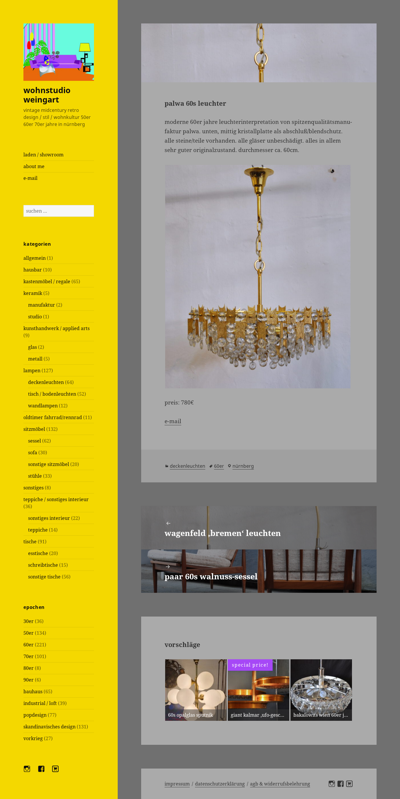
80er (28, 668)
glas (32, 347)
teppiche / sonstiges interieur (56, 499)
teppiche (38, 530)
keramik (32, 293)
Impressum (177, 784)
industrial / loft (40, 703)
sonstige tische (44, 576)
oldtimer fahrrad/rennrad (52, 417)
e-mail (30, 178)
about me (34, 166)
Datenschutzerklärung (220, 784)
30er (28, 621)
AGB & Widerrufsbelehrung (280, 784)
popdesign (35, 715)
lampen (31, 370)
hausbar (32, 270)
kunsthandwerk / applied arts (56, 328)
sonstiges (33, 487)
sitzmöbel (34, 429)
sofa (32, 452)
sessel (34, 441)
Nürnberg (243, 466)
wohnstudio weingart (47, 95)
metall (35, 359)
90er (28, 680)
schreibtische (43, 565)
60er (28, 644)
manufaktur (41, 305)
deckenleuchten (46, 382)
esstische (38, 553)
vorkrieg (33, 738)
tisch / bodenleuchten (52, 394)
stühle (35, 476)
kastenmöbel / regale (46, 281)
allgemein (34, 258)
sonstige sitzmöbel (48, 464)
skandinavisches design (49, 726)
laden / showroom (43, 154)
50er (28, 633)
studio (35, 316)
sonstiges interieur (49, 518)
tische (30, 541)
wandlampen (43, 405)
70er (28, 656)
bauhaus (32, 691)
